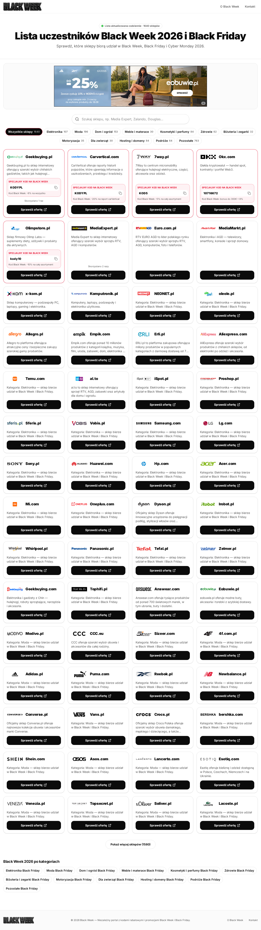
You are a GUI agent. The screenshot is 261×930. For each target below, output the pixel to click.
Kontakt (250, 6)
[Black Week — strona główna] (22, 6)
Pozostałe (189, 140)
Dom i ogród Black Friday (97, 870)
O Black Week (229, 6)
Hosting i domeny (134, 140)
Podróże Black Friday (205, 879)
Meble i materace (139, 131)
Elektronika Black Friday (23, 870)
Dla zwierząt (102, 140)
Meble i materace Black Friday (143, 870)
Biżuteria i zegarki (238, 131)
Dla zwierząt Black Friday (116, 879)
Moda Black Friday (59, 870)
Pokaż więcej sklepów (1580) (130, 844)
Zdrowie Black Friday (239, 870)
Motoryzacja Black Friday (74, 879)
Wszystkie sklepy (24, 131)
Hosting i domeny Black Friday (162, 879)
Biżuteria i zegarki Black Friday (27, 879)
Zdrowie (209, 131)
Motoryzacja (73, 140)
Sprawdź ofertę (31, 209)
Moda (81, 131)
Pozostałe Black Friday (22, 888)
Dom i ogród (106, 131)
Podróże (164, 140)
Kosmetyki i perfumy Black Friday (194, 870)
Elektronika (57, 131)
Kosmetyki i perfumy (177, 131)
